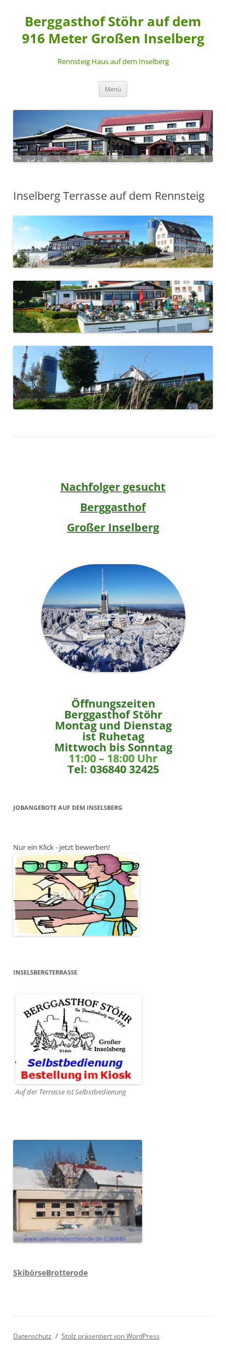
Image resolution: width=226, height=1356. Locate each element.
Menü (113, 89)
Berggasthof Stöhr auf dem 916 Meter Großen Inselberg (113, 30)
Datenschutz (32, 1336)
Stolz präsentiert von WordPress (110, 1336)
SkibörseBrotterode (50, 1272)
